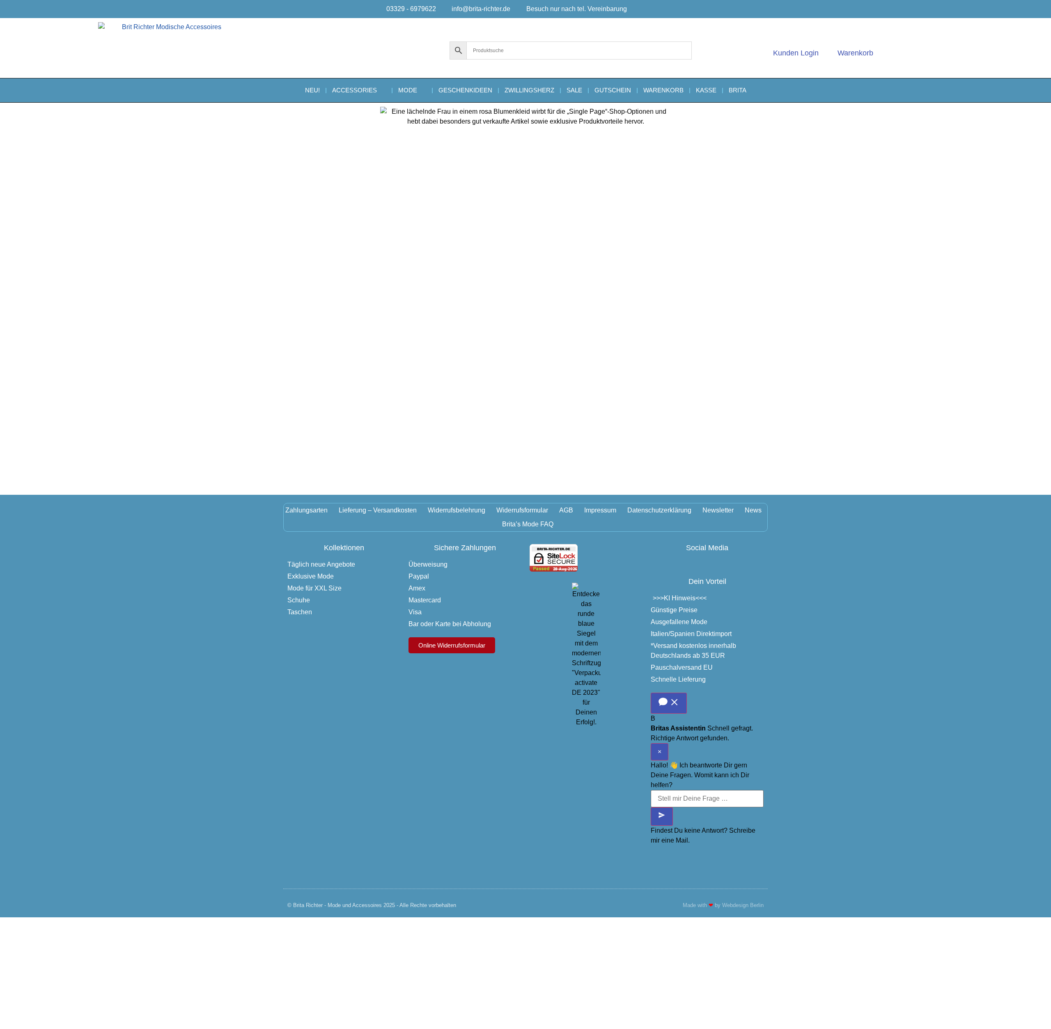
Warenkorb (663, 90)
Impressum (600, 510)
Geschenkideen (465, 90)
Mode (407, 90)
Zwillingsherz (529, 90)
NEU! (312, 90)
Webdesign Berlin (743, 905)
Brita (737, 90)
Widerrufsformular (522, 510)
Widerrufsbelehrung (456, 510)
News (753, 510)
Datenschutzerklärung (659, 510)
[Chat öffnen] (669, 703)
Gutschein (612, 90)
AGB (566, 510)
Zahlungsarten (306, 510)
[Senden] (662, 816)
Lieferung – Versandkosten (378, 510)
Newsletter (718, 510)
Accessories (354, 90)
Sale (574, 90)
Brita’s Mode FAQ (527, 524)
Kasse (706, 90)
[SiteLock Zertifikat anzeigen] (554, 569)
